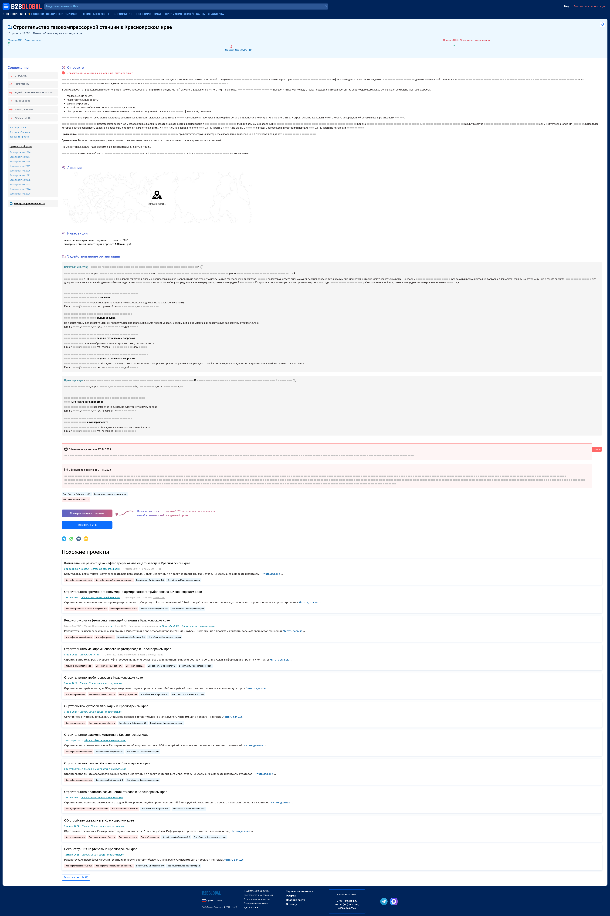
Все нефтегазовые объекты (76, 499)
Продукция (173, 14)
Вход (567, 6)
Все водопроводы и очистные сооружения (86, 608)
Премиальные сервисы (256, 903)
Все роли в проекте (19, 136)
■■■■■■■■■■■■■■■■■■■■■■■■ (249, 79)
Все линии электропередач (78, 666)
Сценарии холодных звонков (87, 513)
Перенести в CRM (87, 524)
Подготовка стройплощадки (100, 569)
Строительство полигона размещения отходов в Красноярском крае (115, 792)
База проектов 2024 (20, 189)
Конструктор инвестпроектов (29, 203)
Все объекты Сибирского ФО (76, 494)
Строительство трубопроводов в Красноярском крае (103, 677)
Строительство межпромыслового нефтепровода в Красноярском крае (117, 649)
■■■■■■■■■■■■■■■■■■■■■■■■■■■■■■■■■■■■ (166, 267)
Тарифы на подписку (299, 891)
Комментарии (23, 118)
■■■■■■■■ (462, 79)
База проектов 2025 (20, 193)
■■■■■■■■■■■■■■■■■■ (212, 83)
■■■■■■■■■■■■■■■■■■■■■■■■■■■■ (557, 79)
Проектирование (33, 40)
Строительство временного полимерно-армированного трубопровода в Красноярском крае (133, 592)
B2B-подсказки (24, 109)
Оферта (291, 895)
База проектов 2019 (20, 166)
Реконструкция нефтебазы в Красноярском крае (100, 849)
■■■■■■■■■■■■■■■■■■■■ (399, 79)
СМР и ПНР (246, 50)
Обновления (22, 101)
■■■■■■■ (86, 306)
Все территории (18, 127)
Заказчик (70, 267)
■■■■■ (446, 279)
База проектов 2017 (20, 157)
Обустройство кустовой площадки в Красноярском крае (106, 706)
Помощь (291, 904)
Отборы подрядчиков (62, 14)
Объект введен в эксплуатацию (475, 40)
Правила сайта (295, 900)
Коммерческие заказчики (257, 891)
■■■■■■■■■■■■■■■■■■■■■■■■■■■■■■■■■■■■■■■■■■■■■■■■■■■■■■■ (116, 79)
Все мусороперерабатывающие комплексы (86, 808)
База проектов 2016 (20, 152)
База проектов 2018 (20, 161)
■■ (532, 79)
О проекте (21, 75)
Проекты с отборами (21, 146)
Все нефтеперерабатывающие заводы (113, 580)
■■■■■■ (66, 79)
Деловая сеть (251, 907)
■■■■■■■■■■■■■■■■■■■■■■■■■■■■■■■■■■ (164, 380)
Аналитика (216, 14)
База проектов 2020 (20, 170)
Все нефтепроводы (104, 637)
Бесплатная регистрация (590, 6)
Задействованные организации (34, 92)
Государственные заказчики (259, 895)
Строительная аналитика (257, 899)
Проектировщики (148, 14)
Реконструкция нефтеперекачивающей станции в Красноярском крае (117, 620)
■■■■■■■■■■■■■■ (75, 313)
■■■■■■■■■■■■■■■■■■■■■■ (486, 79)
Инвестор (82, 267)
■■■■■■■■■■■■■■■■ (517, 79)
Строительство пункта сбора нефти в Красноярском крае (107, 763)
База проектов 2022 (20, 180)
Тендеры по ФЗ (94, 14)
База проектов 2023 (20, 184)
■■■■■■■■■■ (70, 117)
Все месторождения (75, 694)
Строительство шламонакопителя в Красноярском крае (106, 735)
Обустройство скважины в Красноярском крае (99, 820)
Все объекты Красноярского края (110, 494)
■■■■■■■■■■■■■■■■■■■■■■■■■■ (387, 123)
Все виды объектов (20, 132)
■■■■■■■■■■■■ (73, 279)
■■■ (201, 127)
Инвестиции (22, 84)
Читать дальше (270, 573)
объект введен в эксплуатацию (146, 654)
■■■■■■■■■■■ (355, 127)
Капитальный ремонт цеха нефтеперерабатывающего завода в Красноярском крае (127, 563)
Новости (37, 14)
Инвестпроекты (14, 14)
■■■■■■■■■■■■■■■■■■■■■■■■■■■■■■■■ (171, 83)
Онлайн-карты (194, 14)
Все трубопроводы (128, 694)
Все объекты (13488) (76, 877)
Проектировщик (74, 380)
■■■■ (127, 83)
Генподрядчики (118, 14)
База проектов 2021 (20, 175)
